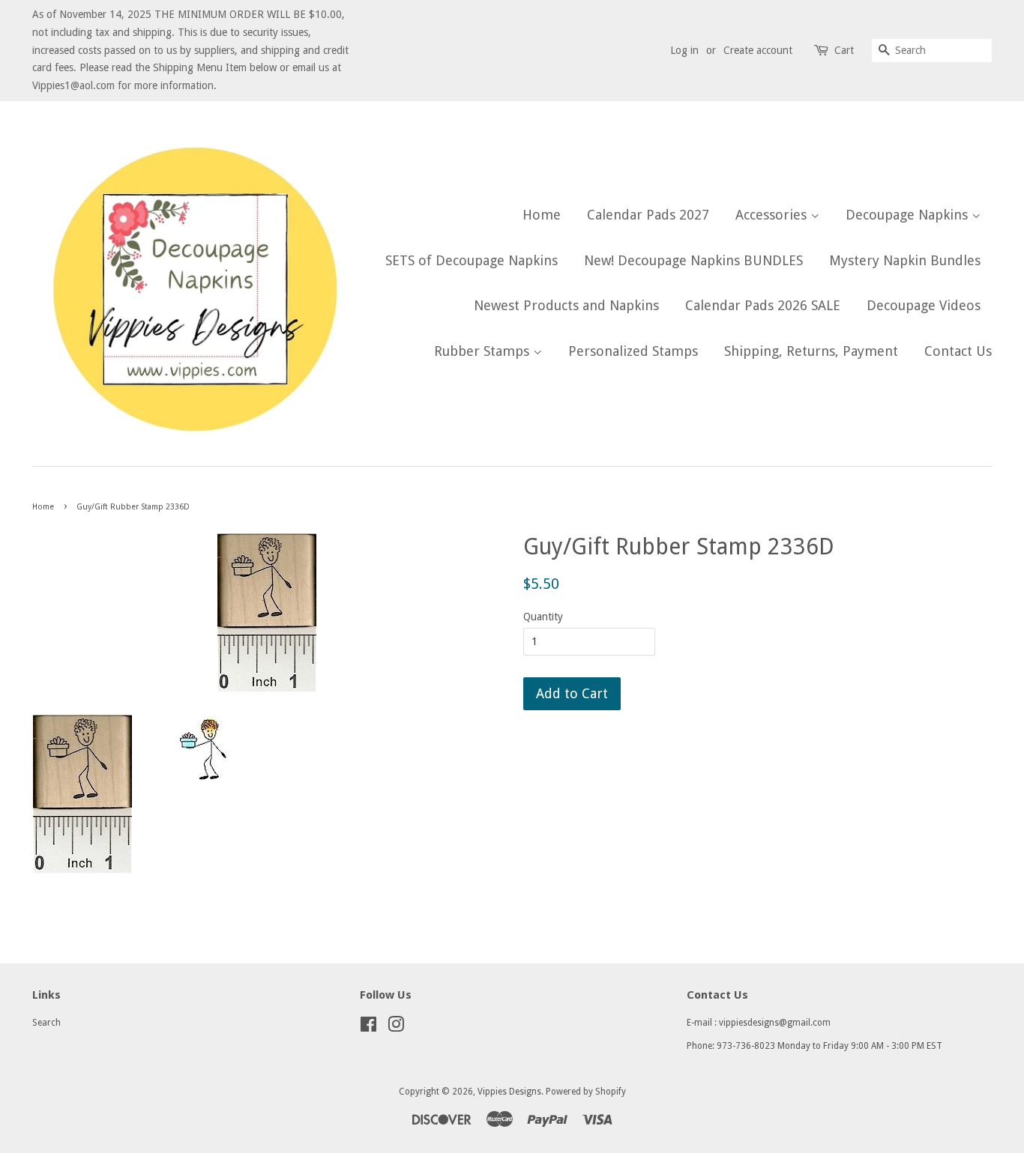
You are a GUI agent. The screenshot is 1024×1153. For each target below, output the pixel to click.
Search (46, 1022)
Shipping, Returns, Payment (811, 351)
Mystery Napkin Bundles (905, 260)
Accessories (772, 215)
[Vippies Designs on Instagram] (396, 1028)
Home (541, 215)
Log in (684, 50)
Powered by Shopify (586, 1091)
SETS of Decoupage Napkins (471, 260)
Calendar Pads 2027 (648, 215)
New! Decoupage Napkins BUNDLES (693, 260)
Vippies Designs (509, 1091)
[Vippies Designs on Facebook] (368, 1028)
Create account (757, 50)
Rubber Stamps (483, 351)
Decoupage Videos (924, 305)
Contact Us (958, 351)
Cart (844, 50)
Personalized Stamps (633, 351)
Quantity (543, 617)
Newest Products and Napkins (566, 305)
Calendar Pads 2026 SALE (762, 305)
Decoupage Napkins (909, 215)
